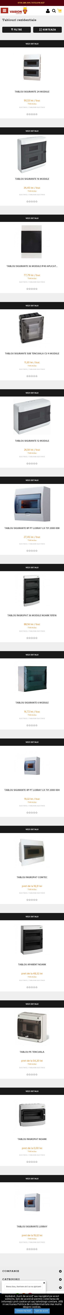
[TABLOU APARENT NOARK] (32, 940)
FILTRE (17, 30)
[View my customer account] (48, 11)
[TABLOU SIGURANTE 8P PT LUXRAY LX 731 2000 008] (32, 503)
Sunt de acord (41, 1311)
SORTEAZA (49, 30)
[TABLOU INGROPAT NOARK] (32, 1114)
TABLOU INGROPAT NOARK (32, 1139)
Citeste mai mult (23, 1311)
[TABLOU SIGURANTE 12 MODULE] (32, 416)
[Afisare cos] (60, 11)
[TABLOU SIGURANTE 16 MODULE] (32, 154)
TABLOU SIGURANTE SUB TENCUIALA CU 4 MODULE (32, 354)
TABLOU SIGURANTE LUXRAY (32, 1227)
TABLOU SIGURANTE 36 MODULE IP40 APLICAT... (32, 266)
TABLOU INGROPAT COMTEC (32, 877)
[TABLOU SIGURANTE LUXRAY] (32, 1202)
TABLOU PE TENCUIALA (32, 1052)
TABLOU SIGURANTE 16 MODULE (32, 179)
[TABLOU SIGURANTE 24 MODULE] (32, 67)
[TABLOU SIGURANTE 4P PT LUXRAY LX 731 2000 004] (32, 765)
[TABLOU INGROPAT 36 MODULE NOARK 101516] (32, 591)
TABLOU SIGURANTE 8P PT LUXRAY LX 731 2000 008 (32, 528)
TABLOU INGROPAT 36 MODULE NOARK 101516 (32, 616)
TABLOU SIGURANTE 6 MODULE (32, 703)
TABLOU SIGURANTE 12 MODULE (32, 441)
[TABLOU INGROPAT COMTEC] (32, 853)
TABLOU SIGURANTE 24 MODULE (32, 92)
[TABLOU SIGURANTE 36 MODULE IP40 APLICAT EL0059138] (32, 241)
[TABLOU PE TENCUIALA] (32, 1027)
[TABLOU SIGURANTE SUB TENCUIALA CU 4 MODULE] (32, 329)
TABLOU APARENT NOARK (32, 965)
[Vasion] (18, 10)
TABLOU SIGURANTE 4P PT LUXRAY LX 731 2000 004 (32, 790)
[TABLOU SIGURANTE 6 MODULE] (32, 678)
